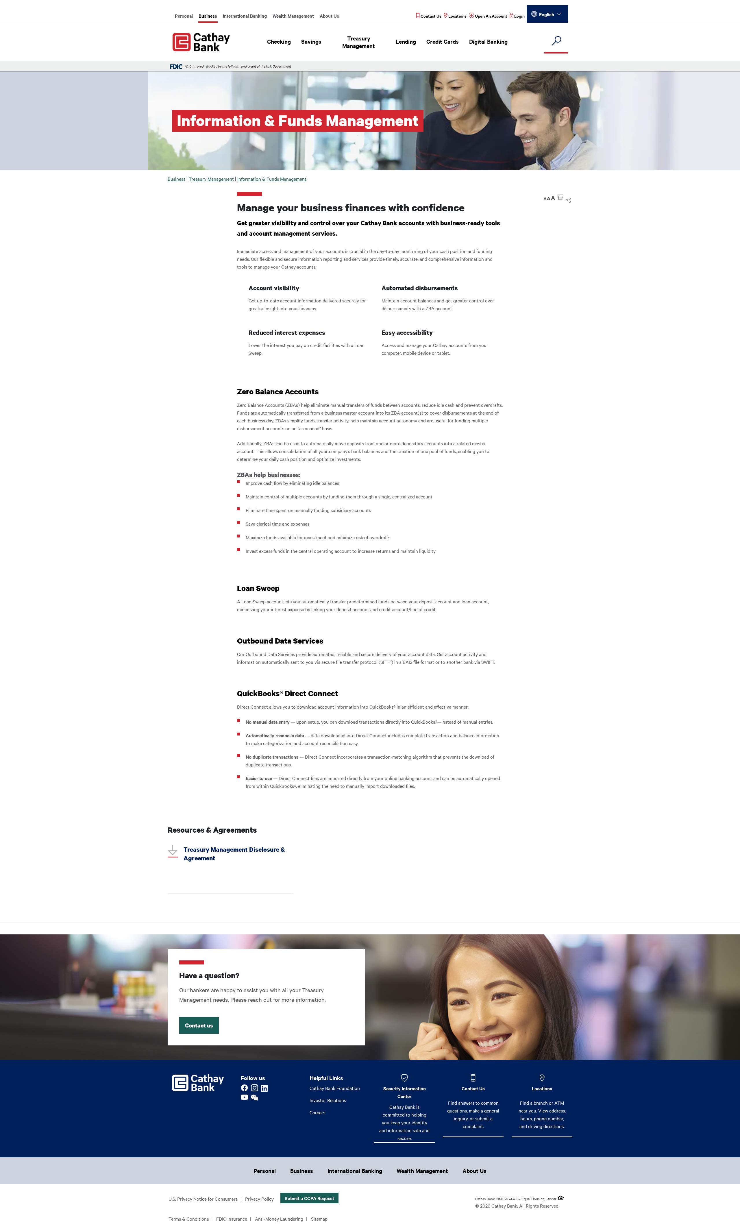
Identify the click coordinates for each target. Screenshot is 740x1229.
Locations (542, 1088)
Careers (317, 1112)
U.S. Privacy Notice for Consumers (203, 1199)
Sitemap (319, 1218)
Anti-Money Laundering (279, 1218)
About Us (329, 15)
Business (208, 15)
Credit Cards (442, 41)
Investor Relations (328, 1100)
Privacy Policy (259, 1199)
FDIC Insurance (231, 1218)
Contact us (199, 1025)
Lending (406, 41)
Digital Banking (488, 41)
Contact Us (473, 1088)
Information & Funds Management (271, 178)
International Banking (245, 15)
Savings (311, 41)
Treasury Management (358, 41)
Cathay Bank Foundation (335, 1088)
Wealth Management (293, 15)
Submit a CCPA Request (309, 1198)
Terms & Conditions (189, 1218)
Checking (279, 41)
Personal (184, 15)
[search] (556, 41)
